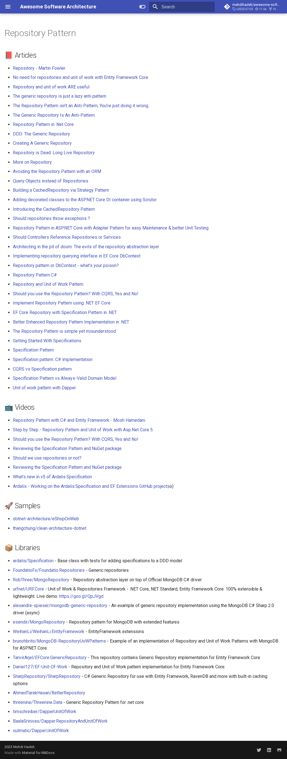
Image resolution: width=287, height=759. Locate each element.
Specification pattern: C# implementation (52, 359)
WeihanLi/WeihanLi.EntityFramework (48, 631)
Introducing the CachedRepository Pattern (54, 209)
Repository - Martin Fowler (39, 68)
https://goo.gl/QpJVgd (81, 596)
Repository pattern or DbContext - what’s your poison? (66, 265)
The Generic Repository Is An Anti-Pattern (54, 115)
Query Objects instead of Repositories (50, 181)
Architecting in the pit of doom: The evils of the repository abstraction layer (86, 246)
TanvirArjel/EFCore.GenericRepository (50, 657)
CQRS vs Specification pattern (42, 369)
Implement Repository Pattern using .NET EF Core (61, 303)
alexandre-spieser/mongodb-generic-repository (60, 605)
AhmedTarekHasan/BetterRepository (49, 692)
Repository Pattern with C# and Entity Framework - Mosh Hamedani (79, 420)
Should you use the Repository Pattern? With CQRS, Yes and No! (75, 293)
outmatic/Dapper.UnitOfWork (41, 730)
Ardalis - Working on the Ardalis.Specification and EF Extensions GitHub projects (91, 486)
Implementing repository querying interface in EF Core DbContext (76, 256)
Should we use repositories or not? (47, 458)
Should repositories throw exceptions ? (51, 218)
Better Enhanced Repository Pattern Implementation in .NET (71, 322)
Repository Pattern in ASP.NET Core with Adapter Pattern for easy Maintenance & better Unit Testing (111, 228)
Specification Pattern (33, 350)
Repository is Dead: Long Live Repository (54, 152)
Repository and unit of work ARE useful (51, 87)
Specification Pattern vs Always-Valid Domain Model (64, 378)
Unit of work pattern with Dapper (44, 387)
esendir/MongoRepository (39, 622)
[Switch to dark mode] (142, 6)
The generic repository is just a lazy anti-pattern (59, 96)
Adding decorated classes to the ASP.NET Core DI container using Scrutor (85, 199)
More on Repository (32, 162)
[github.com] (279, 749)
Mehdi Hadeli (23, 747)
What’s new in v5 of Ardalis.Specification (52, 476)
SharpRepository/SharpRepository (46, 676)
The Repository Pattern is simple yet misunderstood (64, 331)
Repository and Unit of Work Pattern (48, 284)
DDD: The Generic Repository (41, 134)
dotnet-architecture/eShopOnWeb (46, 518)
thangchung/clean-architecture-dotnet (49, 528)
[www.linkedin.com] (269, 749)
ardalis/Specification (33, 560)
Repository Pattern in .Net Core (43, 124)
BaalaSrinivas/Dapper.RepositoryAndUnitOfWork (60, 721)
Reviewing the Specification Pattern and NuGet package (67, 448)
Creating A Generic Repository (42, 143)
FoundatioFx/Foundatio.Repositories (49, 570)
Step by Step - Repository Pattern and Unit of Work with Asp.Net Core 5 (83, 429)
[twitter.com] (258, 749)
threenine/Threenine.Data (37, 702)
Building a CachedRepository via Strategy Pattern (61, 190)
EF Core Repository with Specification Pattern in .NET (65, 312)
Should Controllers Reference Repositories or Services (67, 237)
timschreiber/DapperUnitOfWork (44, 711)
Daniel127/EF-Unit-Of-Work (40, 666)
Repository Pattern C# (35, 275)
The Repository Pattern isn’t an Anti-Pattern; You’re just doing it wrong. (81, 105)
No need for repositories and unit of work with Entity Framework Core (80, 77)
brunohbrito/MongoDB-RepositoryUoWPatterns (59, 641)
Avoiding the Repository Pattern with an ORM (57, 171)
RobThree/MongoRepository (41, 579)
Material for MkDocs (38, 753)
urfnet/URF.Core (28, 589)
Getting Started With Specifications (47, 340)
